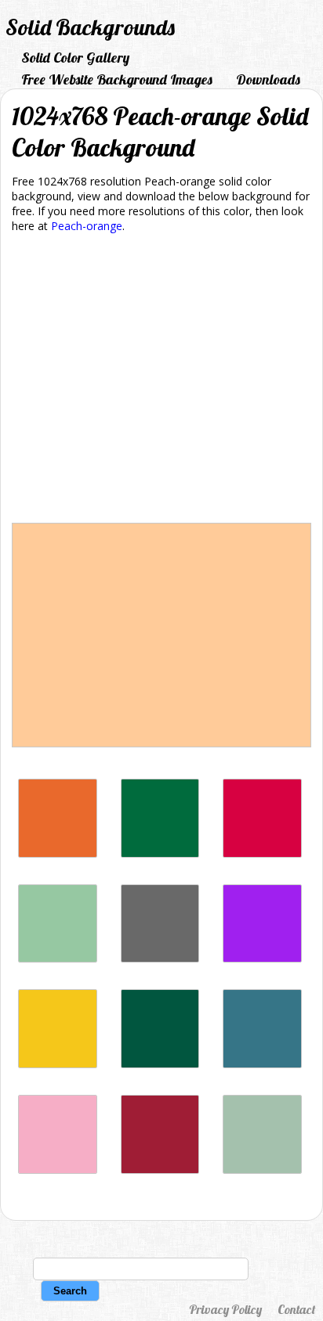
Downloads (268, 79)
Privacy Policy (225, 1309)
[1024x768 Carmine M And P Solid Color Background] (262, 853)
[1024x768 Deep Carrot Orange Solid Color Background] (57, 853)
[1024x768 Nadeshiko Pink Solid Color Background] (57, 1169)
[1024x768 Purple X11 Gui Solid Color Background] (262, 958)
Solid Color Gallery (75, 58)
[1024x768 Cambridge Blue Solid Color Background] (262, 1169)
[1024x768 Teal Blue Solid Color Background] (262, 1063)
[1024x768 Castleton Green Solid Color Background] (160, 1063)
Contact (296, 1309)
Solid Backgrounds (90, 27)
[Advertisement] (161, 380)
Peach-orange (86, 225)
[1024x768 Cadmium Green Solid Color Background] (160, 853)
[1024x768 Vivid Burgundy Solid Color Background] (160, 1169)
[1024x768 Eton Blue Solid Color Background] (57, 958)
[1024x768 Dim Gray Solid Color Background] (160, 958)
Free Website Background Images (116, 79)
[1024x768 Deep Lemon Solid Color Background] (57, 1063)
